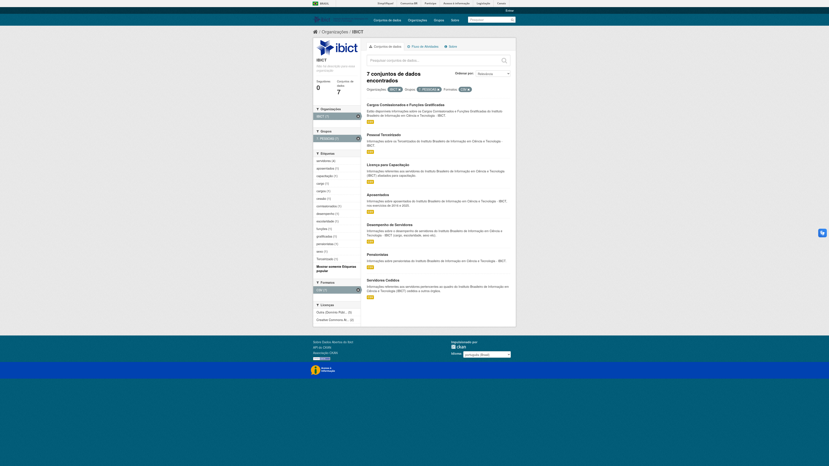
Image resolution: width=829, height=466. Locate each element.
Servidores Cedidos (383, 280)
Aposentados (378, 194)
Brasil (324, 3)
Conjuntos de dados (387, 20)
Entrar (510, 10)
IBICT (357, 31)
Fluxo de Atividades (424, 46)
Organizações (417, 20)
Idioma (456, 353)
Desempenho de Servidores (390, 224)
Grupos (439, 20)
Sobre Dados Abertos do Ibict (333, 342)
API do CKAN (322, 347)
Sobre (455, 20)
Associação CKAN (325, 353)
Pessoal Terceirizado (384, 134)
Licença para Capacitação (388, 164)
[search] (504, 60)
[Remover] (399, 89)
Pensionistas (377, 254)
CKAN (458, 347)
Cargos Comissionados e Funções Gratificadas (406, 104)
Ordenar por (464, 73)
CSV (370, 122)
